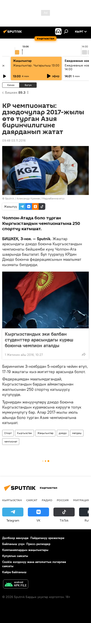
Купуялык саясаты (15, 556)
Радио (47, 500)
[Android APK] (16, 585)
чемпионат (10, 441)
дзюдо (63, 433)
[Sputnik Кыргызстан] (13, 33)
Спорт (8, 433)
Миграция (81, 500)
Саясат (31, 500)
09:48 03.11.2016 (14, 140)
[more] (83, 354)
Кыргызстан (24, 433)
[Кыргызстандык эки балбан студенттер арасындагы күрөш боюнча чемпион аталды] (45, 300)
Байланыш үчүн (13, 544)
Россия (63, 500)
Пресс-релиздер (38, 544)
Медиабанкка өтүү (53, 198)
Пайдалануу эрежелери (47, 538)
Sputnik (9, 198)
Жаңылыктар (45, 433)
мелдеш (77, 433)
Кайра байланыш (14, 572)
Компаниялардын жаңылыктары (25, 550)
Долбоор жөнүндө (15, 538)
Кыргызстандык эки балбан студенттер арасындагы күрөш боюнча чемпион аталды (39, 339)
